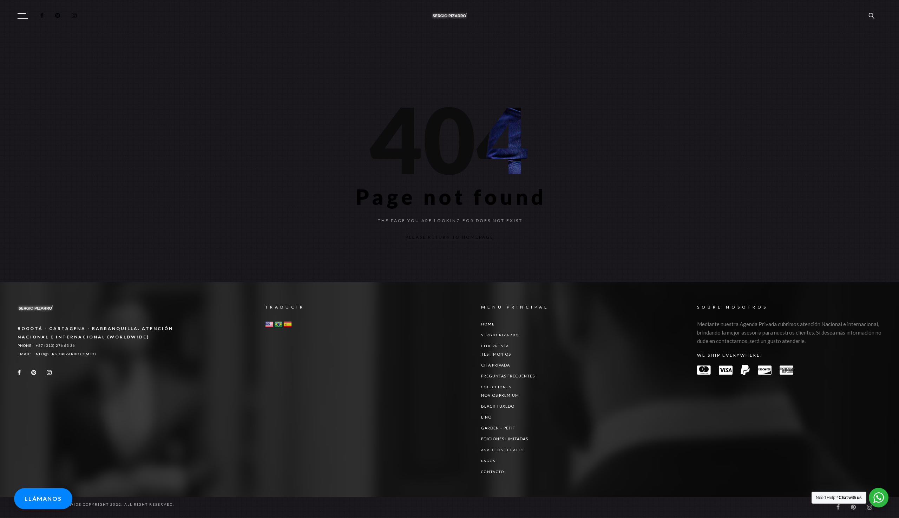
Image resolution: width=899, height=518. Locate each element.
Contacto (492, 477)
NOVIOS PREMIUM (500, 400)
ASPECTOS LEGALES (502, 455)
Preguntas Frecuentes (508, 381)
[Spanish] (288, 329)
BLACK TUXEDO (497, 411)
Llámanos (43, 498)
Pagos (488, 466)
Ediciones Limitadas (504, 444)
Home (488, 329)
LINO (486, 422)
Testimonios (496, 359)
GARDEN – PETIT (498, 433)
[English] (269, 329)
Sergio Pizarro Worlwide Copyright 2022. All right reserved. (96, 509)
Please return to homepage (450, 237)
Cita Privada (495, 370)
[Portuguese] (278, 329)
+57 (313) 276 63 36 (55, 351)
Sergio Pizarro (500, 340)
